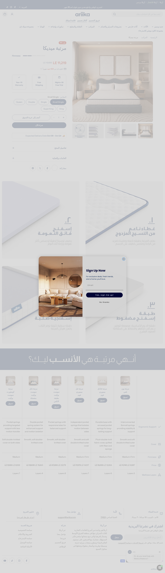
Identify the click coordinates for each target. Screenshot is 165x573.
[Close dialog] (123, 259)
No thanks (104, 302)
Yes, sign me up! (104, 295)
